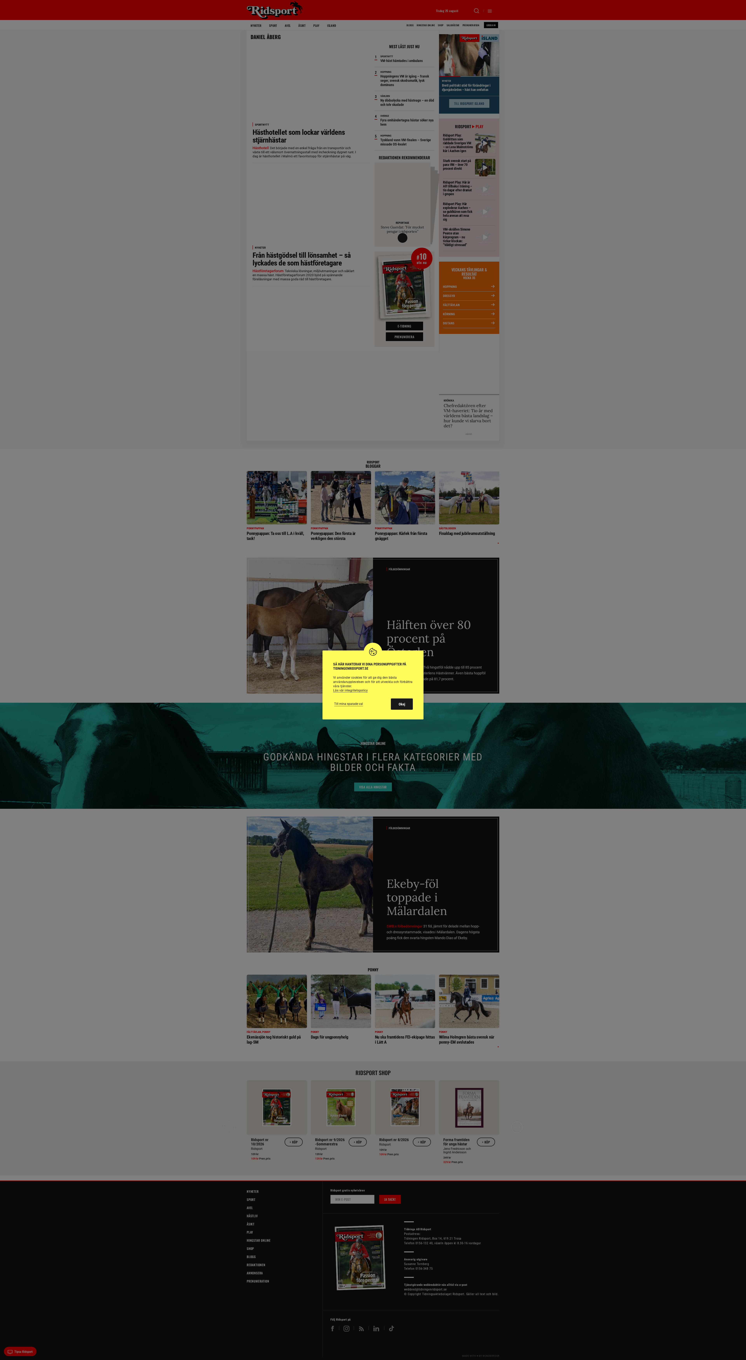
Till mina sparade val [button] (348, 704)
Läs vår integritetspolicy (350, 690)
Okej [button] (402, 704)
